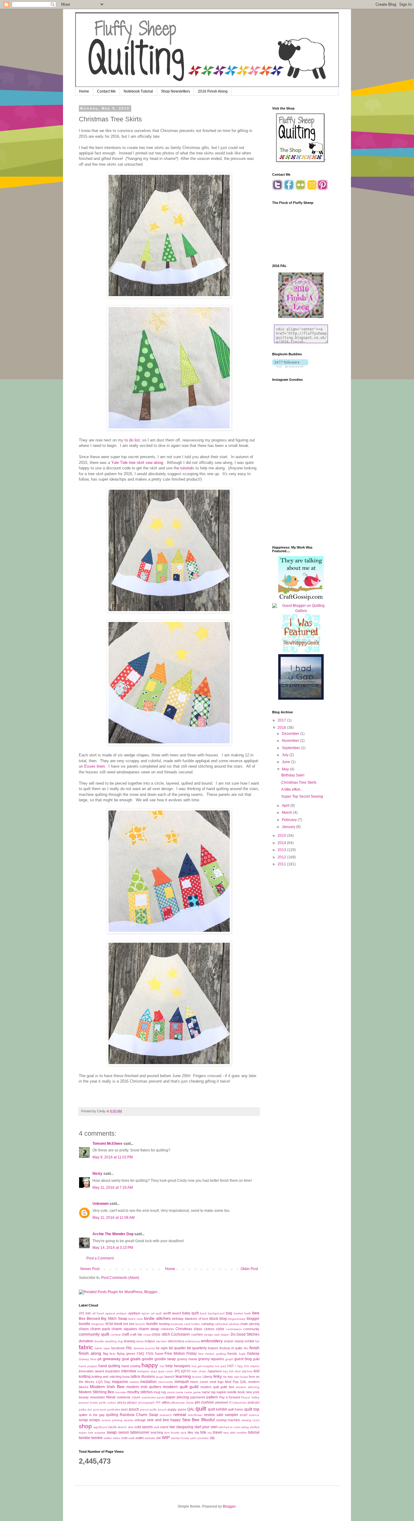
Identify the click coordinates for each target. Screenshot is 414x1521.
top (197, 1432)
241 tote (85, 1313)
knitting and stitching (106, 1376)
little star (233, 1376)
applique (134, 1313)
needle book (236, 1392)
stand (164, 1427)
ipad (154, 1371)
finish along (90, 1353)
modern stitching (247, 1387)
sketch (122, 1427)
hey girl (197, 1366)
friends (232, 1353)
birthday (178, 1318)
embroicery (192, 1341)
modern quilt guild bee (217, 1387)
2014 (282, 843)
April (286, 805)
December (291, 734)
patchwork (197, 1397)
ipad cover (165, 1371)
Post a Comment (100, 1258)
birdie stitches (157, 1318)
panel (161, 1397)
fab (257, 1341)
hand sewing (131, 1366)
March (287, 812)
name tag (208, 1392)
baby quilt (190, 1313)
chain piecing (249, 1324)
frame (159, 1353)
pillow (166, 1402)
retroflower (195, 1415)
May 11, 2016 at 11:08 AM (113, 1217)
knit (256, 1371)
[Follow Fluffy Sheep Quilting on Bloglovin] (290, 366)
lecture (197, 1376)
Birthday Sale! (292, 775)
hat (162, 1366)
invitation (143, 1371)
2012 (282, 857)
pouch (134, 1409)
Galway (253, 1353)
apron (146, 1313)
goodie (147, 1359)
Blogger (229, 1506)
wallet (139, 1438)
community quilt (94, 1334)
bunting (164, 1324)
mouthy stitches (140, 1392)
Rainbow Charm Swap (139, 1415)
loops (244, 1376)
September (291, 748)
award (176, 1313)
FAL (129, 1348)
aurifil (167, 1313)
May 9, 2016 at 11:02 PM (112, 1157)
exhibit (249, 1341)
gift (99, 1359)
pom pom (99, 1409)
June (286, 762)
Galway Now (87, 1359)
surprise (100, 1432)
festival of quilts (230, 1348)
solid (137, 1427)
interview (128, 1371)
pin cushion (204, 1402)
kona (126, 1376)
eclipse (150, 1341)
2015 (282, 835)
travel (217, 1432)
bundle (152, 1324)
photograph (146, 1402)
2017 (282, 720)
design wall (212, 1334)
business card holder (185, 1324)
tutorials (187, 468)
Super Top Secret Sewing (302, 796)
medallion (148, 1382)
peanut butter (88, 1402)
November (291, 741)
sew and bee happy (164, 1420)
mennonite (165, 1382)
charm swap (149, 1329)
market (134, 1382)
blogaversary (236, 1318)
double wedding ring (108, 1341)
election (161, 1341)
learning (183, 1376)
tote (203, 1432)
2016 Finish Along (213, 91)
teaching (157, 1432)
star (172, 1427)
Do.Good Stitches (245, 1334)
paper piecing (177, 1397)
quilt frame (235, 1409)
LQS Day (103, 1382)
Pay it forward (229, 1397)
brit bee (129, 1324)
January (289, 827)
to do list (132, 440)
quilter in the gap (92, 1415)
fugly (242, 1353)
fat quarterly (197, 1348)
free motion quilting (212, 1353)
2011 (282, 864)
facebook (118, 1348)
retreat (179, 1414)
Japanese (214, 1371)
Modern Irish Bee (107, 1386)
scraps (94, 1420)
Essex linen (94, 766)
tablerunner (139, 1432)
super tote (86, 1432)
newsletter (97, 1397)
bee (255, 1312)
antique (121, 1313)
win (158, 1438)
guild (256, 1359)
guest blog (243, 1359)
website (150, 1438)
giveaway (112, 1358)
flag (105, 1353)
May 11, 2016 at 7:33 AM (112, 1187)
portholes (113, 1409)
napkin (221, 1392)
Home (84, 91)
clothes (209, 1329)
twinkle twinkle (91, 1438)
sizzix (112, 1427)
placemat (240, 1402)
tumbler (242, 1432)
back (203, 1313)
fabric (86, 1347)
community (251, 1329)
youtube (203, 1438)
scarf (243, 1415)
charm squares (124, 1329)
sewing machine (228, 1420)
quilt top (251, 1409)
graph (229, 1359)
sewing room (250, 1420)
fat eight (162, 1348)
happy (150, 1365)
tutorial (253, 1432)
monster (120, 1392)
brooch (140, 1324)
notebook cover (128, 1397)
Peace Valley (250, 1397)
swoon (123, 1432)
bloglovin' (98, 1324)
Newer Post (89, 1269)
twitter (108, 1438)
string (245, 1427)
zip (212, 1438)
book (118, 1324)
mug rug (160, 1392)
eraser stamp (234, 1341)
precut (144, 1409)
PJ (231, 1402)
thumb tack (178, 1432)
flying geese (126, 1353)
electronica (176, 1341)
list (225, 1376)
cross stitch (161, 1334)
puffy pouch (158, 1409)
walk (132, 1438)
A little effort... (292, 789)
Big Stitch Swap (114, 1319)
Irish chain (199, 1371)
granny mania (187, 1359)
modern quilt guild (180, 1386)
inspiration (112, 1371)
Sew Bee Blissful (198, 1419)
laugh (160, 1376)
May (286, 769)
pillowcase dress (182, 1402)
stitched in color (229, 1427)
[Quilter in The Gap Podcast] (301, 698)
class (198, 1329)
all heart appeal (103, 1313)
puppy (172, 1409)
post (124, 1409)
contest (115, 1334)
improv (254, 1366)
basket (238, 1313)
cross (147, 1334)
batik (247, 1313)
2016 (282, 727)
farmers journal (144, 1348)
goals (135, 1358)
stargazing (184, 1427)
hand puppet (88, 1366)
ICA (246, 1366)
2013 (282, 850)
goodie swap (165, 1359)
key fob (228, 1371)
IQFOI (185, 1371)
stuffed (254, 1427)
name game (192, 1392)
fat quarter (177, 1348)
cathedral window (227, 1324)
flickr (112, 1353)
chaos (84, 1329)
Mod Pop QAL (236, 1382)
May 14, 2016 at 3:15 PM (112, 1248)
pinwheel (221, 1402)
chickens (167, 1329)
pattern (212, 1397)
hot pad (220, 1366)
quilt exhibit (217, 1409)
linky (217, 1376)
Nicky (97, 1173)
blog (223, 1319)
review (209, 1415)
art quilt (156, 1313)
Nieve (111, 1397)
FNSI (149, 1353)
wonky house (180, 1438)
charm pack (100, 1329)
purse (182, 1409)
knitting (85, 1376)
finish (254, 1347)
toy (210, 1432)
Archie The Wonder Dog (112, 1234)
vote (124, 1438)
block (213, 1319)
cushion (197, 1334)
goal (125, 1359)
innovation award (91, 1371)
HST (230, 1366)
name (179, 1392)
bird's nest (135, 1318)
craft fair (136, 1334)
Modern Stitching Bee (96, 1392)
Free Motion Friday (181, 1353)
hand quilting (109, 1366)
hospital (208, 1366)
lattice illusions (143, 1376)
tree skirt (229, 1432)
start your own (205, 1427)
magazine (120, 1382)
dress (140, 1341)
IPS (177, 1371)
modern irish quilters (143, 1387)
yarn (193, 1438)
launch (169, 1376)
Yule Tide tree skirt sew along (137, 462)
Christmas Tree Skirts (298, 782)
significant (100, 1427)
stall (156, 1427)
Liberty (207, 1376)
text (166, 1432)
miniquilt (182, 1382)
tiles (190, 1432)
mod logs (217, 1382)
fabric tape (102, 1348)
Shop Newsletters (175, 91)
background (216, 1313)
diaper (225, 1334)
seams (128, 1420)
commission (234, 1329)
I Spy (239, 1366)
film (246, 1348)
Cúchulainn (180, 1334)
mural (171, 1392)
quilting (112, 1415)
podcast (253, 1402)
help (169, 1366)
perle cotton (107, 1402)
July (285, 755)
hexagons (182, 1366)
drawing (129, 1341)
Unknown (100, 1204)
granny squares (211, 1359)
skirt (130, 1427)
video (116, 1438)
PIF (158, 1402)
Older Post (249, 1269)
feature (213, 1348)
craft (125, 1334)
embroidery (212, 1340)
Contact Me (106, 91)
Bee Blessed (89, 1319)
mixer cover (199, 1382)
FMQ (140, 1353)
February (290, 820)
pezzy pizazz (127, 1402)
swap (112, 1432)
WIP (166, 1437)
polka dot (85, 1409)
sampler (231, 1415)
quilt (200, 1408)
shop (85, 1426)
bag (229, 1313)
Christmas (183, 1329)
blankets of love (196, 1318)
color (220, 1329)
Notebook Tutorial (138, 91)
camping (207, 1324)
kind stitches (243, 1371)
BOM (109, 1324)
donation (86, 1341)
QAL (191, 1409)
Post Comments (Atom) (120, 1278)
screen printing (112, 1420)
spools (147, 1427)
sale (219, 1415)
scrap (83, 1420)
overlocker (149, 1397)
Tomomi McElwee (107, 1143)
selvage (140, 1420)
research (166, 1415)
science (254, 1415)
